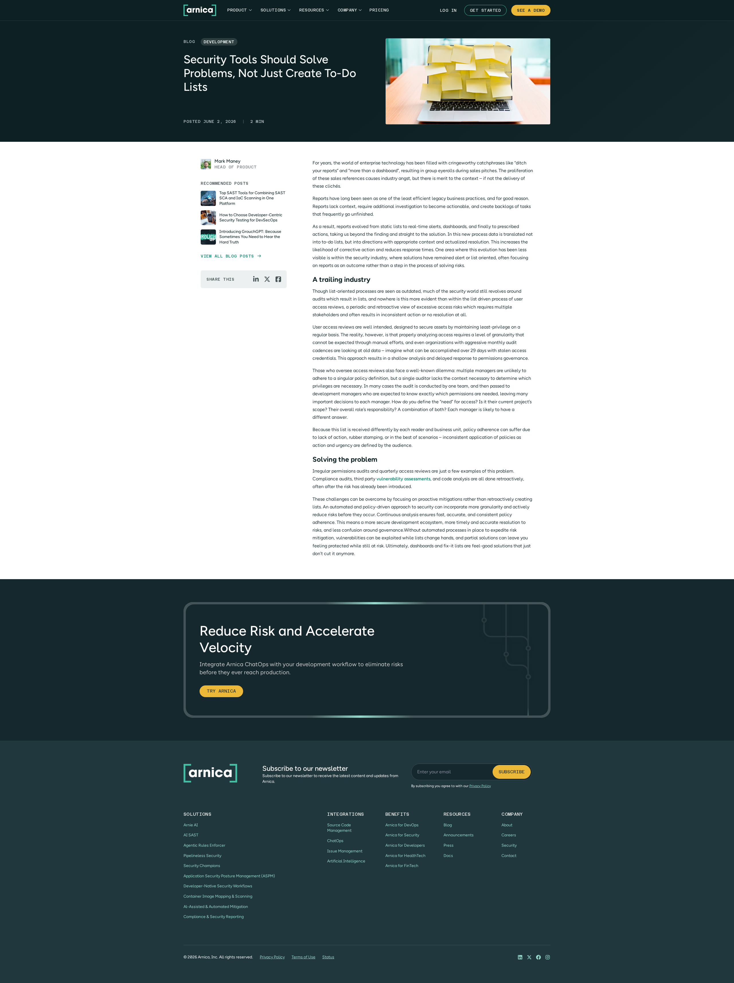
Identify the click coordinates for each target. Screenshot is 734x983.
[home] (200, 10)
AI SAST (191, 835)
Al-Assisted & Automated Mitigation (216, 906)
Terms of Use (303, 957)
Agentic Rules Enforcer (204, 845)
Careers (508, 835)
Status (328, 957)
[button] (240, 10)
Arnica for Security (402, 835)
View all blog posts (231, 256)
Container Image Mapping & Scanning (218, 896)
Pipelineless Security (202, 855)
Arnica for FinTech (401, 865)
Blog (448, 825)
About (506, 825)
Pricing (379, 10)
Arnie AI (191, 825)
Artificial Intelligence (346, 861)
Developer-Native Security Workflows (218, 886)
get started (485, 10)
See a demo (531, 10)
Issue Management (344, 851)
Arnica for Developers (405, 845)
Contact (508, 855)
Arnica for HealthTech (405, 855)
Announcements (459, 835)
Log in (448, 10)
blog (189, 41)
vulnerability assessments (403, 478)
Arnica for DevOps (402, 825)
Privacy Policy (272, 957)
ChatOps (335, 840)
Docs (448, 855)
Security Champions (202, 865)
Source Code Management (339, 828)
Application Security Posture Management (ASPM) (229, 876)
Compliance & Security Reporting (214, 916)
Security (509, 845)
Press (449, 845)
